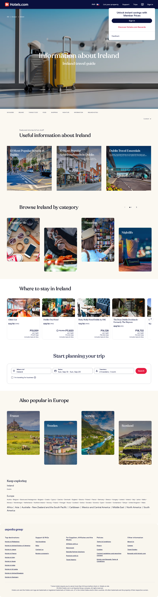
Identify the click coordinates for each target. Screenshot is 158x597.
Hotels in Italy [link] (10, 557)
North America (134, 507)
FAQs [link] (37, 545)
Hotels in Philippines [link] (12, 541)
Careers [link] (130, 545)
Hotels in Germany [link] (11, 577)
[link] (132, 36)
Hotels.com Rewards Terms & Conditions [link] (107, 560)
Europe (14, 17)
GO (8, 17)
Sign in (150, 4)
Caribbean (74, 507)
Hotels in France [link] (10, 553)
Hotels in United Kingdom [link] (14, 573)
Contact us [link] (39, 549)
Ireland (22, 17)
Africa (10, 507)
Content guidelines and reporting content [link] (109, 554)
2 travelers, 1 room (107, 372)
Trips (135, 4)
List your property (110, 4)
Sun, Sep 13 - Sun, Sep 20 (69, 372)
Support (125, 4)
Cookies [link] (100, 549)
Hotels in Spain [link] (10, 561)
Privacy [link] (99, 545)
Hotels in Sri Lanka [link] (11, 569)
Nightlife (66, 112)
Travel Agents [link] (71, 559)
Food (44, 112)
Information (78, 112)
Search (141, 371)
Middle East (118, 507)
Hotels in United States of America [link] (17, 545)
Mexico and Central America (96, 507)
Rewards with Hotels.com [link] (136, 553)
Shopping (54, 112)
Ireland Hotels (93, 112)
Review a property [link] (42, 553)
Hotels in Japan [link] (10, 549)
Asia (17, 507)
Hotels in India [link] (10, 565)
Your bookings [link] (41, 541)
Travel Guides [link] (132, 549)
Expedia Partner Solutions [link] (75, 552)
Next (135, 207)
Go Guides (10, 112)
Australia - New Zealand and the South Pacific (44, 507)
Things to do (33, 112)
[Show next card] (151, 319)
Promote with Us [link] (72, 556)
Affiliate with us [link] (72, 544)
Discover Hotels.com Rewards (132, 27)
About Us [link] (130, 541)
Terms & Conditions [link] (104, 541)
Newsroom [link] (70, 548)
